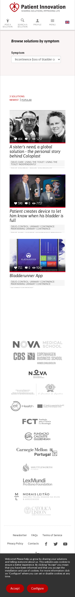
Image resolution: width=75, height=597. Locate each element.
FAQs (34, 535)
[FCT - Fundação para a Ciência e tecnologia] (37, 421)
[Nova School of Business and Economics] (37, 374)
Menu (52, 24)
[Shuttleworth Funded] (37, 467)
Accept (15, 588)
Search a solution (23, 25)
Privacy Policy (15, 543)
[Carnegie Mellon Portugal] (37, 452)
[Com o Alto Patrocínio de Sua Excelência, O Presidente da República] (37, 389)
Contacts (33, 543)
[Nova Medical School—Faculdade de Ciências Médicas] (37, 344)
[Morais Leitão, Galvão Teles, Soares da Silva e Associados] (37, 496)
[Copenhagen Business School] (37, 358)
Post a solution (7, 25)
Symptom (17, 52)
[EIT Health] (38, 406)
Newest (14, 99)
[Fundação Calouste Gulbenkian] (37, 436)
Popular (26, 99)
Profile (37, 24)
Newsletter (20, 535)
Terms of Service (52, 535)
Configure (37, 588)
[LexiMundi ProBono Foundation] (37, 482)
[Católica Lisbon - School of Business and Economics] (37, 511)
